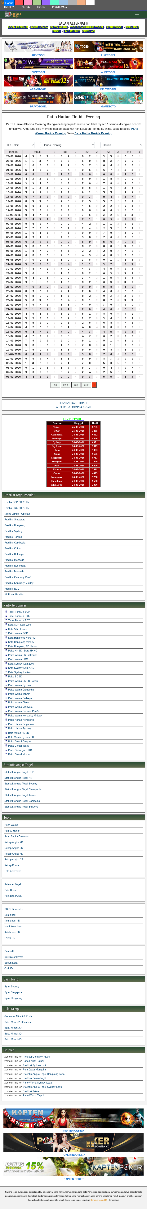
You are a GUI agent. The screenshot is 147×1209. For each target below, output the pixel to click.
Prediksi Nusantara (14, 565)
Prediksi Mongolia (14, 559)
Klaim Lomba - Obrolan (17, 513)
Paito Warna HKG (17, 659)
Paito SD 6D (14, 676)
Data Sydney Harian (18, 672)
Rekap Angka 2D (13, 842)
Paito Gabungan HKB (19, 750)
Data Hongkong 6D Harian (22, 646)
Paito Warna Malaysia (20, 706)
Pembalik (9, 951)
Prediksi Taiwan (13, 536)
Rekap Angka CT (13, 859)
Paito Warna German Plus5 (22, 711)
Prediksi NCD (11, 588)
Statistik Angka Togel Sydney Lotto (42, 1086)
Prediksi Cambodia (14, 542)
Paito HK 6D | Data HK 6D (22, 650)
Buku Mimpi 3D (12, 1033)
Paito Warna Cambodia (20, 689)
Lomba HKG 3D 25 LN (16, 508)
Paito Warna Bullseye (19, 698)
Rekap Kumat (12, 865)
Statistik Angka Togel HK (18, 777)
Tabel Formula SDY (18, 620)
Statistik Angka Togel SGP (19, 772)
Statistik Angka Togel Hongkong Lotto (44, 1074)
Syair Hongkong (13, 998)
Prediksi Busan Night (34, 1078)
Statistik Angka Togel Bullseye (21, 806)
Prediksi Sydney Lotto (35, 1065)
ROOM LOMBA (59, 7)
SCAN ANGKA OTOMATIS (73, 403)
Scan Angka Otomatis (16, 836)
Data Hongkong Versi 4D (21, 637)
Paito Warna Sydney (19, 685)
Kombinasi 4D (12, 920)
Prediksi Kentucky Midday (18, 583)
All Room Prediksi (14, 594)
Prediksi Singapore (14, 519)
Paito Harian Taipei (33, 1060)
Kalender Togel (12, 884)
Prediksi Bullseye (14, 554)
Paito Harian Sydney (19, 728)
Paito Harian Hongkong (20, 719)
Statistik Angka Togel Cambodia (22, 800)
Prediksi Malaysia (14, 571)
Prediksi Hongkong (14, 525)
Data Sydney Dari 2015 (20, 667)
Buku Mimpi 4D (12, 1039)
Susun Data (10, 962)
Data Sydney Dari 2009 (20, 663)
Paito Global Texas (18, 745)
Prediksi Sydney (13, 531)
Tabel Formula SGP (18, 611)
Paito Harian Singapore (20, 724)
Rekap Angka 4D (13, 853)
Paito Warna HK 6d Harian (22, 655)
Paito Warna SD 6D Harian (22, 681)
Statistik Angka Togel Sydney (20, 783)
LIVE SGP (25, 7)
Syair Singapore (13, 992)
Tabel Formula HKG (18, 616)
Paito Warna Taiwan (18, 693)
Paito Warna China (18, 702)
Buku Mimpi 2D (12, 1027)
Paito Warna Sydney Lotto (37, 1082)
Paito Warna (11, 824)
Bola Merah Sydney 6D (20, 737)
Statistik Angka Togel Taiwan (20, 795)
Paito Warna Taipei (33, 1095)
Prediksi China (12, 548)
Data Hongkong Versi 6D (21, 642)
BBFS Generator (13, 909)
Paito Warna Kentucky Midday (24, 715)
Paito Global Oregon (19, 741)
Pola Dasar (10, 890)
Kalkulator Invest (13, 957)
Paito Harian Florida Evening (73, 117)
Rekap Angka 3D (13, 848)
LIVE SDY (9, 7)
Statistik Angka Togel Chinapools (22, 789)
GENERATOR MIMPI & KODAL (73, 406)
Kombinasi (10, 914)
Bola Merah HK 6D (18, 732)
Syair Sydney (11, 986)
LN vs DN (9, 937)
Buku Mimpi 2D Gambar (17, 1022)
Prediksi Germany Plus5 (17, 577)
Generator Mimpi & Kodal (18, 1016)
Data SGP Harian (17, 629)
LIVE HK (41, 7)
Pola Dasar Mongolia (34, 1069)
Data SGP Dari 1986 (19, 624)
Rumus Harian (12, 830)
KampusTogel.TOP (99, 1200)
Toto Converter (12, 871)
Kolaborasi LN (12, 932)
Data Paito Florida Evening (93, 133)
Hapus (9, 3)
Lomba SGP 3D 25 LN (16, 502)
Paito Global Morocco (19, 754)
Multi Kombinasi (13, 926)
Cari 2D (8, 968)
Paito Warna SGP (17, 633)
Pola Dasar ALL (13, 895)
